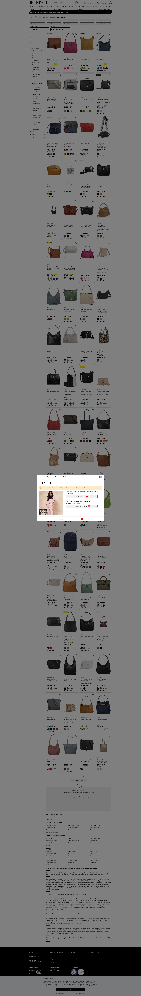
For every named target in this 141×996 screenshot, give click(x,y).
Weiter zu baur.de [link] (80, 496)
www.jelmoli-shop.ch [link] (69, 519)
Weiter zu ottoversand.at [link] (80, 506)
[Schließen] (100, 477)
